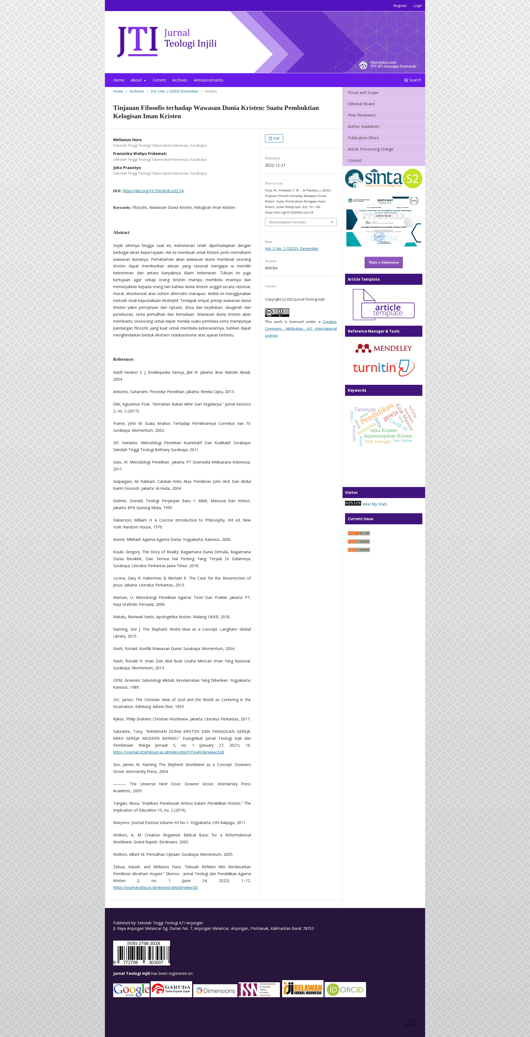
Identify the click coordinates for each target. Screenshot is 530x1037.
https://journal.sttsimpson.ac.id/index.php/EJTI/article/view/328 (168, 752)
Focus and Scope (363, 92)
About (137, 80)
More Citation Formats (287, 222)
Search (414, 80)
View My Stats (374, 504)
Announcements (208, 80)
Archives (180, 80)
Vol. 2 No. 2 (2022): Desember (174, 91)
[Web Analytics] (353, 504)
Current (159, 80)
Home (118, 80)
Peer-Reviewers (362, 115)
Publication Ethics (363, 137)
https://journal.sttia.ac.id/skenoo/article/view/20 (155, 887)
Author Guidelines (363, 126)
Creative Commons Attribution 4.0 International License (301, 328)
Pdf (276, 138)
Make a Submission (384, 262)
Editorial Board (361, 103)
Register (400, 5)
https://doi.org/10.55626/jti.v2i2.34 (153, 190)
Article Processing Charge (370, 149)
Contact (355, 160)
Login (418, 5)
